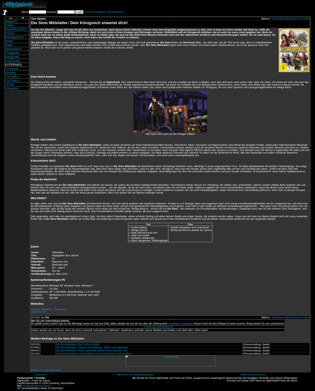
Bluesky (10, 72)
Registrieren (117, 12)
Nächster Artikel (300, 18)
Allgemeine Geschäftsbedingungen (135, 374)
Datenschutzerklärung (253, 374)
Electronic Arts (39, 311)
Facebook (12, 68)
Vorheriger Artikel (280, 18)
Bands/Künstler (15, 29)
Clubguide (12, 53)
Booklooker (165, 326)
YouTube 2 (12, 80)
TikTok (9, 84)
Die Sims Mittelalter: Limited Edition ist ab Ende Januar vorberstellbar (93, 353)
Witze (9, 41)
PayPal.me (12, 60)
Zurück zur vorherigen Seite (46, 370)
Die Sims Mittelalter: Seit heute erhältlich (78, 344)
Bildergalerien (14, 37)
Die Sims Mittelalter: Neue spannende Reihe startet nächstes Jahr (92, 350)
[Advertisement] (285, 5)
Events (10, 33)
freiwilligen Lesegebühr (180, 323)
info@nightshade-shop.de (37, 385)
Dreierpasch (13, 49)
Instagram (12, 88)
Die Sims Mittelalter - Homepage (48, 309)
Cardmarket (150, 326)
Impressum (40, 374)
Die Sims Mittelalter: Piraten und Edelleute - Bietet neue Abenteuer (92, 347)
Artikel (9, 25)
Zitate (9, 45)
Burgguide (12, 56)
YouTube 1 (12, 76)
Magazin (11, 21)
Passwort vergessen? (97, 12)
